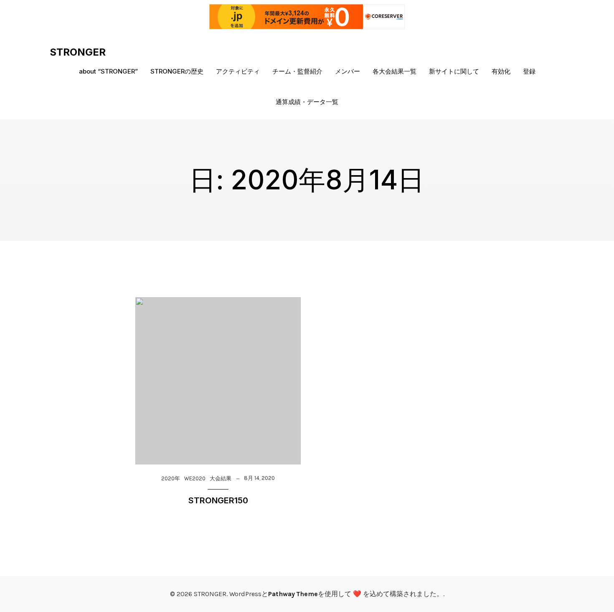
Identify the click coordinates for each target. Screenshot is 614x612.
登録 (529, 71)
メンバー (347, 71)
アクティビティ (238, 71)
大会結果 (220, 478)
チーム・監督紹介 (297, 71)
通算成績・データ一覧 (307, 102)
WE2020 (195, 478)
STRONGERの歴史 (176, 71)
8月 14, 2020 (259, 478)
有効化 (501, 71)
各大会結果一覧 (394, 71)
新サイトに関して (454, 71)
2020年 (170, 478)
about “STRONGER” (108, 71)
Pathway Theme (293, 594)
